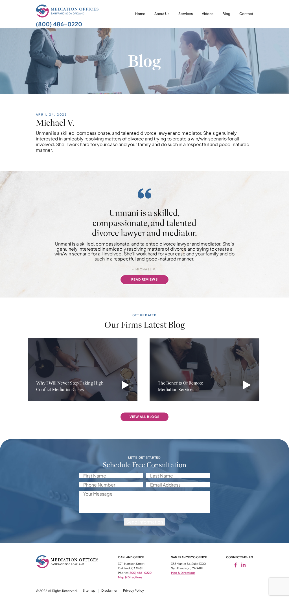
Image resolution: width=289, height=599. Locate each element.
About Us (161, 13)
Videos (207, 13)
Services (185, 13)
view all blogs (144, 416)
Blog (226, 13)
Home (140, 13)
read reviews (144, 279)
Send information (144, 522)
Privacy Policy (133, 590)
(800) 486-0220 (59, 23)
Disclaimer (109, 590)
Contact (246, 13)
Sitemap (89, 590)
